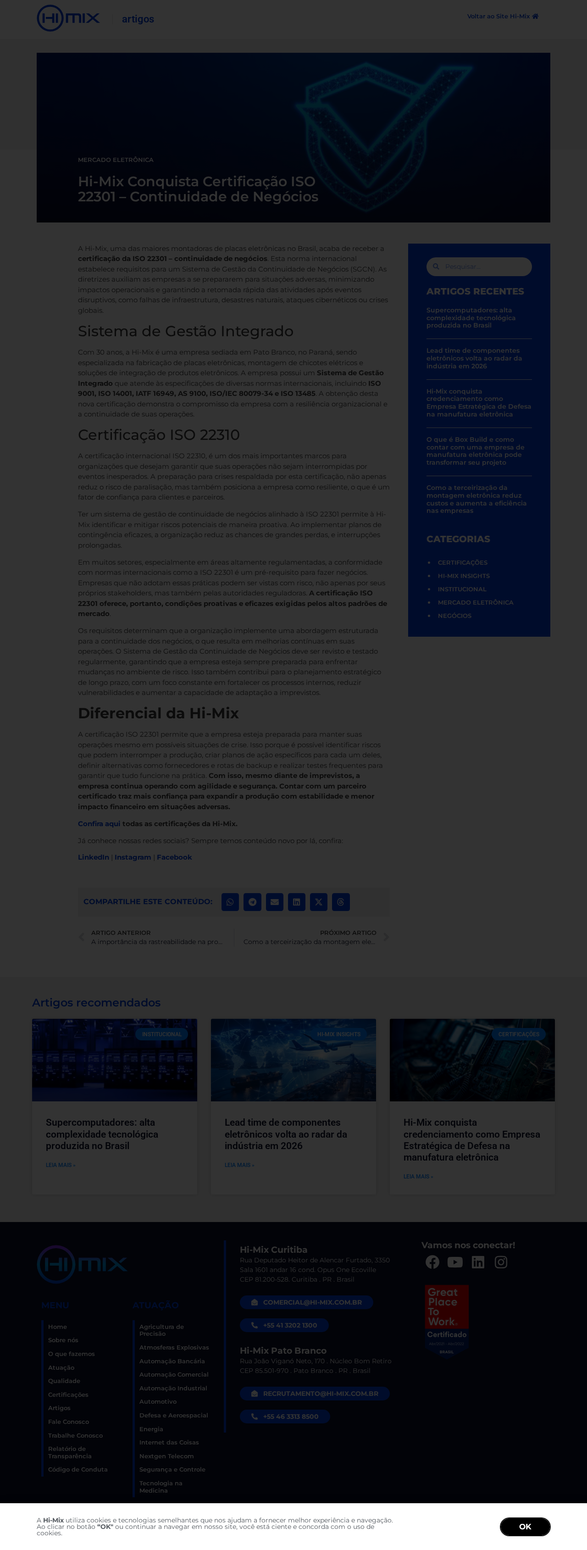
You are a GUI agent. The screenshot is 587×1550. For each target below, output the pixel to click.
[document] (293, 775)
